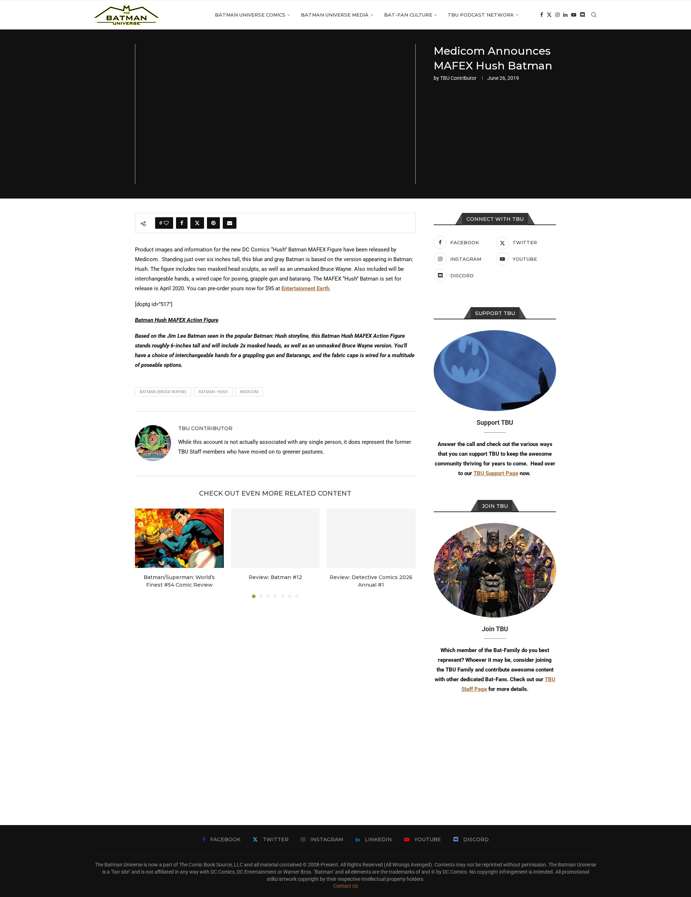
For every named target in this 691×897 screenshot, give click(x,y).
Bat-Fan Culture (408, 15)
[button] (145, 553)
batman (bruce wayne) (163, 392)
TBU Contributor (458, 78)
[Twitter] (549, 14)
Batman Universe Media (335, 15)
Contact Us (345, 886)
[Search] (593, 14)
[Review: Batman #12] (275, 538)
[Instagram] (557, 14)
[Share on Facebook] (182, 223)
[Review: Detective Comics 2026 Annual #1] (371, 538)
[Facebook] (541, 14)
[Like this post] (166, 223)
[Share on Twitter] (197, 223)
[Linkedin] (565, 14)
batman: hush (213, 392)
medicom (249, 392)
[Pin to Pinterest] (213, 223)
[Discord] (582, 14)
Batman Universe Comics (250, 15)
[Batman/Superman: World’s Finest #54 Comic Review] (179, 538)
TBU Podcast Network (481, 15)
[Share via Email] (229, 223)
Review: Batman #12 (275, 577)
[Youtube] (573, 14)
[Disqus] (275, 701)
